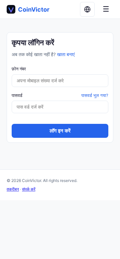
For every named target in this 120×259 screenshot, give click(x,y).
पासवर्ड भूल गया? (94, 95)
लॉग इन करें (60, 130)
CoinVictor (33, 9)
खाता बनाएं (66, 54)
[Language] (87, 9)
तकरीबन (13, 189)
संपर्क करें (28, 189)
